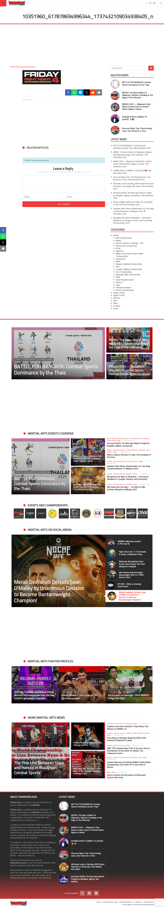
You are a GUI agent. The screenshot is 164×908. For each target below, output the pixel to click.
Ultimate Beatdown (123, 287)
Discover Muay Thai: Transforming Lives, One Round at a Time (137, 129)
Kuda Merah (121, 259)
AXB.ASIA (36, 805)
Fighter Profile (119, 295)
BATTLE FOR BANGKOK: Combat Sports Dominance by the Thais (136, 83)
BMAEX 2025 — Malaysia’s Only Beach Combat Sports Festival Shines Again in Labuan (136, 107)
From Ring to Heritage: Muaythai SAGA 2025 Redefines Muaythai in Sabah (126, 739)
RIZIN (118, 277)
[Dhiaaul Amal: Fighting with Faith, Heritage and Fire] (88, 736)
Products (116, 306)
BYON (118, 248)
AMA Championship (124, 238)
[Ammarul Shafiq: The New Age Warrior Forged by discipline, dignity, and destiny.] (64, 879)
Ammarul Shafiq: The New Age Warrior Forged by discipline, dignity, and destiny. (132, 194)
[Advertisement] (82, 43)
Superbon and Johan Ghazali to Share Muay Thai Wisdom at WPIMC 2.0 (127, 727)
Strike (118, 285)
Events (116, 235)
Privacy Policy (149, 902)
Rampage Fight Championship (128, 274)
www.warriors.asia (17, 863)
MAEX (118, 261)
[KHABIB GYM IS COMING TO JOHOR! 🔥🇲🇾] (115, 118)
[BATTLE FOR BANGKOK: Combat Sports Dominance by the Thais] (115, 84)
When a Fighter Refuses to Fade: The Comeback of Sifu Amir (129, 456)
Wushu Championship (125, 290)
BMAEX (118, 240)
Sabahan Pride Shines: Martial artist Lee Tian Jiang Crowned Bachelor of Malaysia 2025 (133, 209)
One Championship (124, 272)
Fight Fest (120, 251)
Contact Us (138, 902)
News (115, 303)
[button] (15, 571)
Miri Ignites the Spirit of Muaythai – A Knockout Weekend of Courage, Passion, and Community (132, 219)
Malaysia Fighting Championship (129, 264)
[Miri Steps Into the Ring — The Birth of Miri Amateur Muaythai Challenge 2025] (88, 764)
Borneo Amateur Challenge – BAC (130, 243)
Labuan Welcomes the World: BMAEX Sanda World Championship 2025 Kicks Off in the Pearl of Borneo (128, 765)
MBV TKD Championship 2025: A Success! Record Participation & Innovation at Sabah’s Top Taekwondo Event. (128, 751)
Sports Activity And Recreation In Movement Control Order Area (126, 776)
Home (98, 902)
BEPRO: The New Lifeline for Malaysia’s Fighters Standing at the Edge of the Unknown (137, 95)
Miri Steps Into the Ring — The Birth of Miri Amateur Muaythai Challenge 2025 (126, 488)
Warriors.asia (15, 802)
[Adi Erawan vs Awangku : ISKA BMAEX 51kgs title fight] (128, 684)
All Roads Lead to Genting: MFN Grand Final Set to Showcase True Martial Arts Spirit (133, 184)
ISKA (115, 300)
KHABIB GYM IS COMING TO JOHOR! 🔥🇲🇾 (134, 118)
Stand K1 (119, 282)
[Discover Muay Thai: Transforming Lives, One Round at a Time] (115, 130)
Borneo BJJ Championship (126, 246)
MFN (117, 266)
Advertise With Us (125, 902)
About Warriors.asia (110, 902)
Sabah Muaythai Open (125, 280)
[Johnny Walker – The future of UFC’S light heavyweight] (82, 684)
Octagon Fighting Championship (129, 269)
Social (115, 308)
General (116, 298)
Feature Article (119, 293)
